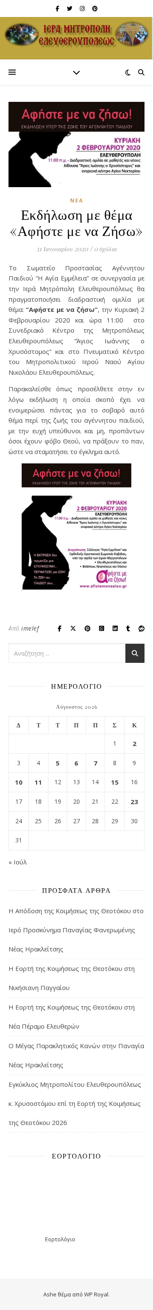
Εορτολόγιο (60, 1239)
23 (134, 801)
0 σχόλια (105, 248)
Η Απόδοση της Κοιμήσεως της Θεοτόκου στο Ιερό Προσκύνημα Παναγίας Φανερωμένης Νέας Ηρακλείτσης (76, 929)
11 (38, 782)
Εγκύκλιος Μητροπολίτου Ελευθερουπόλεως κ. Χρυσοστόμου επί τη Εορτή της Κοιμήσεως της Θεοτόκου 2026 (74, 1103)
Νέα (76, 200)
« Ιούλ (17, 862)
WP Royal (96, 1294)
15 (115, 782)
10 (19, 782)
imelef (30, 628)
